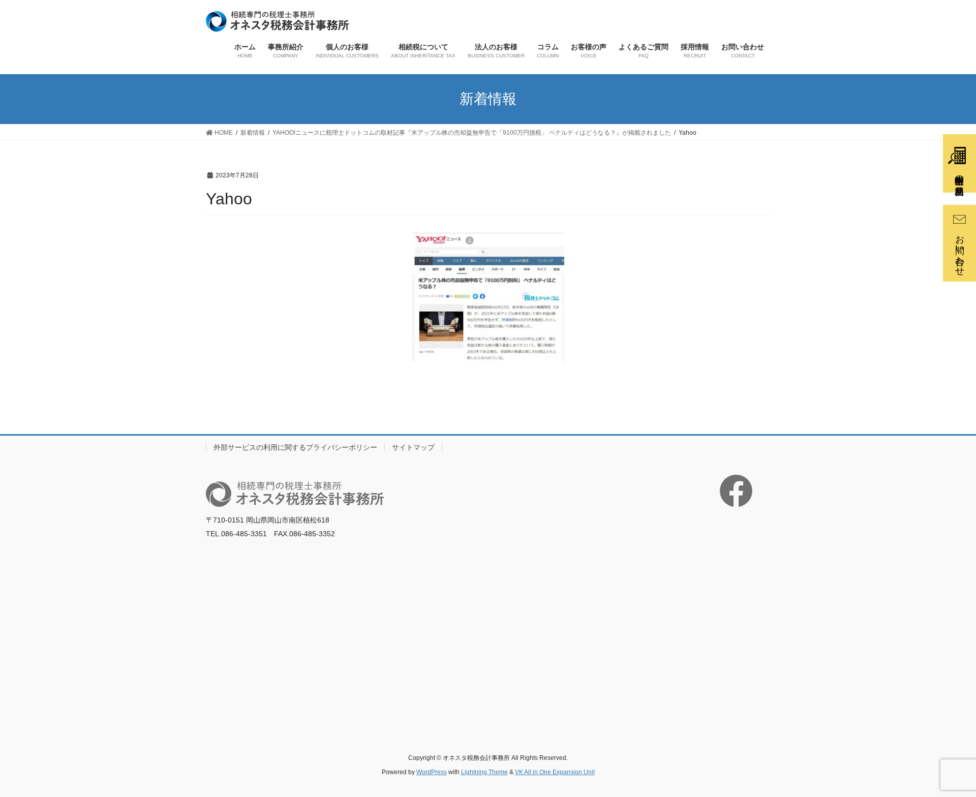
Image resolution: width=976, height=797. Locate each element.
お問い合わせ (960, 250)
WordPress (431, 772)
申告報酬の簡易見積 (959, 174)
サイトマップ (413, 447)
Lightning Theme (484, 772)
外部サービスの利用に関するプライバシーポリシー (295, 447)
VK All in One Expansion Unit (555, 772)
